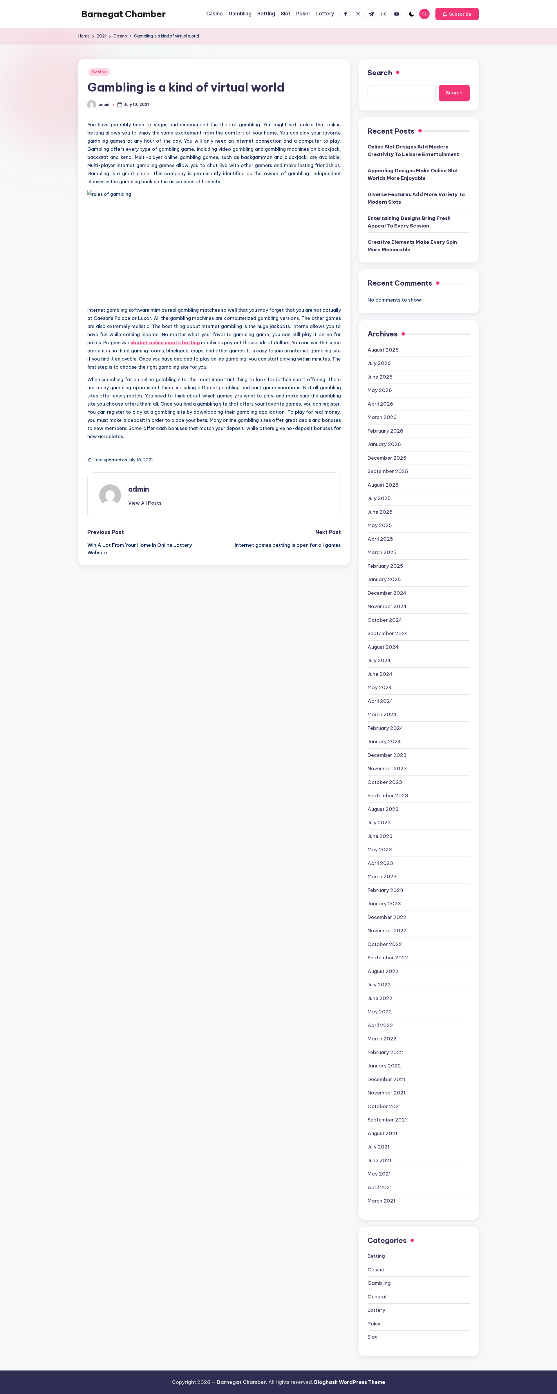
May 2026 (380, 390)
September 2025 (388, 471)
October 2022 (385, 944)
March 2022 (382, 1038)
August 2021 (382, 1133)
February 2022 (385, 1052)
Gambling (379, 1283)
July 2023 (379, 822)
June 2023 (380, 836)
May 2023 (380, 849)
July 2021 (379, 1147)
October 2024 (385, 620)
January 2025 (384, 579)
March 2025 (382, 552)
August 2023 (383, 809)
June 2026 (380, 377)
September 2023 (388, 795)
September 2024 (388, 633)
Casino (99, 72)
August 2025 (383, 485)
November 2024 (387, 606)
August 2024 (383, 647)
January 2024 (384, 741)
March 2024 (382, 714)
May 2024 (380, 687)
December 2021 (386, 1079)
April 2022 (380, 1025)
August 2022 (383, 971)
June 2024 (380, 674)
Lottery (376, 1310)
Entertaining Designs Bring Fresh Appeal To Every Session (409, 222)
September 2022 (388, 957)
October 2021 (384, 1106)
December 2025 (387, 458)
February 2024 (385, 728)
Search (380, 72)
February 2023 (385, 890)
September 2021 (387, 1120)
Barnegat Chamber (123, 13)
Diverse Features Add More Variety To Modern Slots (416, 198)
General (377, 1296)
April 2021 (380, 1187)
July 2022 (379, 984)
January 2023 (384, 903)
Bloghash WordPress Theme (349, 1382)
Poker (374, 1323)
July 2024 (379, 660)
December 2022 (387, 917)
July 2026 (379, 363)
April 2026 (380, 404)
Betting (376, 1256)
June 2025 (380, 512)
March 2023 (382, 876)
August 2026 (383, 350)
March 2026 (382, 417)
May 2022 (380, 1011)
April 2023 (380, 863)
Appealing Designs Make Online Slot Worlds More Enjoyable (413, 174)
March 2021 (381, 1201)
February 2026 (385, 431)
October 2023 (385, 782)
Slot (372, 1337)
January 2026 (384, 444)
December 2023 (387, 755)
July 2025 (379, 498)
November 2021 (387, 1093)
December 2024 (387, 593)
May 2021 (379, 1174)
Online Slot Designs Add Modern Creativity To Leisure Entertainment (413, 150)
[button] (457, 14)
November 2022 (387, 930)
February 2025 (385, 566)
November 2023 (387, 768)
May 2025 (380, 525)
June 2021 (379, 1160)
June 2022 (380, 998)
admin (138, 489)
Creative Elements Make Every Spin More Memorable (412, 246)
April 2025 (380, 539)
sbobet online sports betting (165, 342)
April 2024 (380, 701)
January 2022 (384, 1065)
